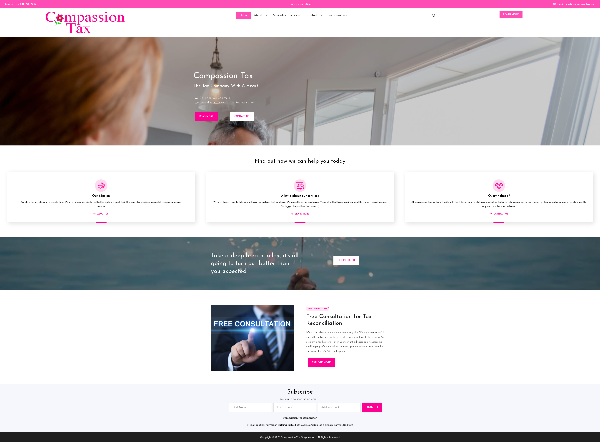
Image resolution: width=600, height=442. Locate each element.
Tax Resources (337, 15)
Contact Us (314, 15)
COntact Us (241, 116)
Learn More (511, 14)
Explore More (321, 363)
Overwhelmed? (499, 195)
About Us (260, 15)
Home (244, 15)
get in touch (346, 260)
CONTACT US (500, 213)
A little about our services (300, 195)
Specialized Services (286, 15)
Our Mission (101, 195)
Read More (206, 116)
